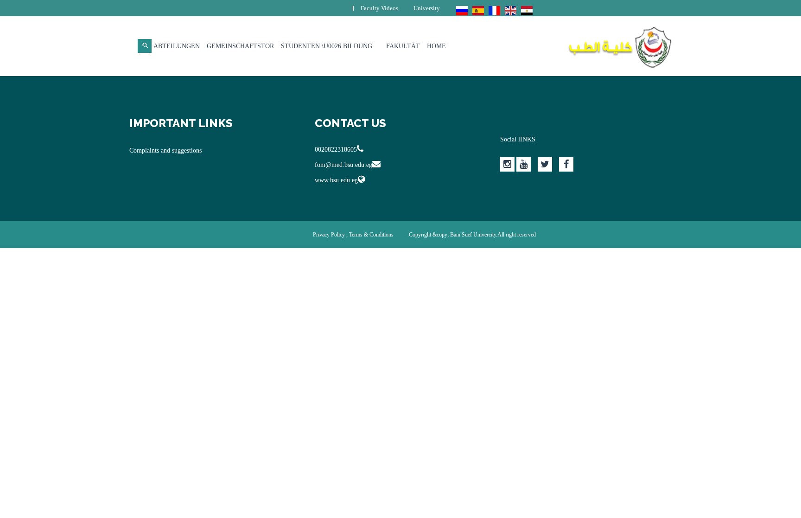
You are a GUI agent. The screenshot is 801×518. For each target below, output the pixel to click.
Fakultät (403, 46)
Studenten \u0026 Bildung (326, 46)
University (426, 8)
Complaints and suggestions (165, 150)
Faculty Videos (379, 8)
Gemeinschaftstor (240, 46)
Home (436, 46)
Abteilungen (176, 46)
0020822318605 (336, 149)
